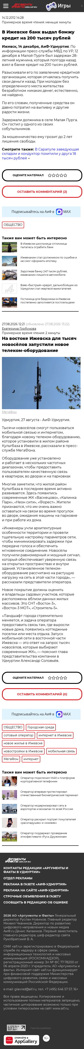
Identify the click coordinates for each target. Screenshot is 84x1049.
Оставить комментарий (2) (42, 192)
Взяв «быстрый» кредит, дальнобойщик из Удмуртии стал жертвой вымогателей (48, 287)
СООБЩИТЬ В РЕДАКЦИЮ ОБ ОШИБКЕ (35, 902)
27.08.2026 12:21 (13, 324)
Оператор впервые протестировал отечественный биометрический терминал (49, 793)
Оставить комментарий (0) (42, 694)
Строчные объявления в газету (32, 896)
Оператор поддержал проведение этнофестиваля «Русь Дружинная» (43, 835)
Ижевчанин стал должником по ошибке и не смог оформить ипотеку (48, 259)
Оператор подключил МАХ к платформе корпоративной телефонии (47, 779)
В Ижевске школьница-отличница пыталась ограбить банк (43, 245)
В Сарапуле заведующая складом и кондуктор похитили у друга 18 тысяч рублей (40, 153)
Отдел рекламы (17, 878)
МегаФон (9, 412)
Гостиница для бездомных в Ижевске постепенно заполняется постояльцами (47, 300)
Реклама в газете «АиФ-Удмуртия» (35, 884)
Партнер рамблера (40, 1028)
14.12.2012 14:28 (13, 18)
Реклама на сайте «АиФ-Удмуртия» (36, 890)
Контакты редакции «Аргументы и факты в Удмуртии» (35, 870)
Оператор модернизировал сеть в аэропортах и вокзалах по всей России (46, 807)
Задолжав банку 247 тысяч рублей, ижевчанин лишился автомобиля (43, 273)
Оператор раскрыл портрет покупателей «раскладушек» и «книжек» (48, 821)
